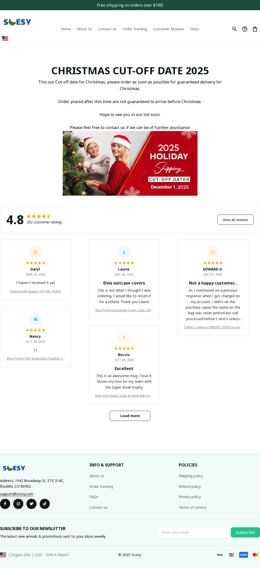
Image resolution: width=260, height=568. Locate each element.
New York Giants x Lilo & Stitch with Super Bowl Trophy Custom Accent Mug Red (124, 395)
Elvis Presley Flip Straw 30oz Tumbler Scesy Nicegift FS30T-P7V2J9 (35, 358)
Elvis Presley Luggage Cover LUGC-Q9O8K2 (124, 310)
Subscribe (245, 532)
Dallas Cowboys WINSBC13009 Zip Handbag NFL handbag (212, 327)
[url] (16, 494)
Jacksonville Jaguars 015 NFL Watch (35, 291)
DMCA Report (57, 554)
